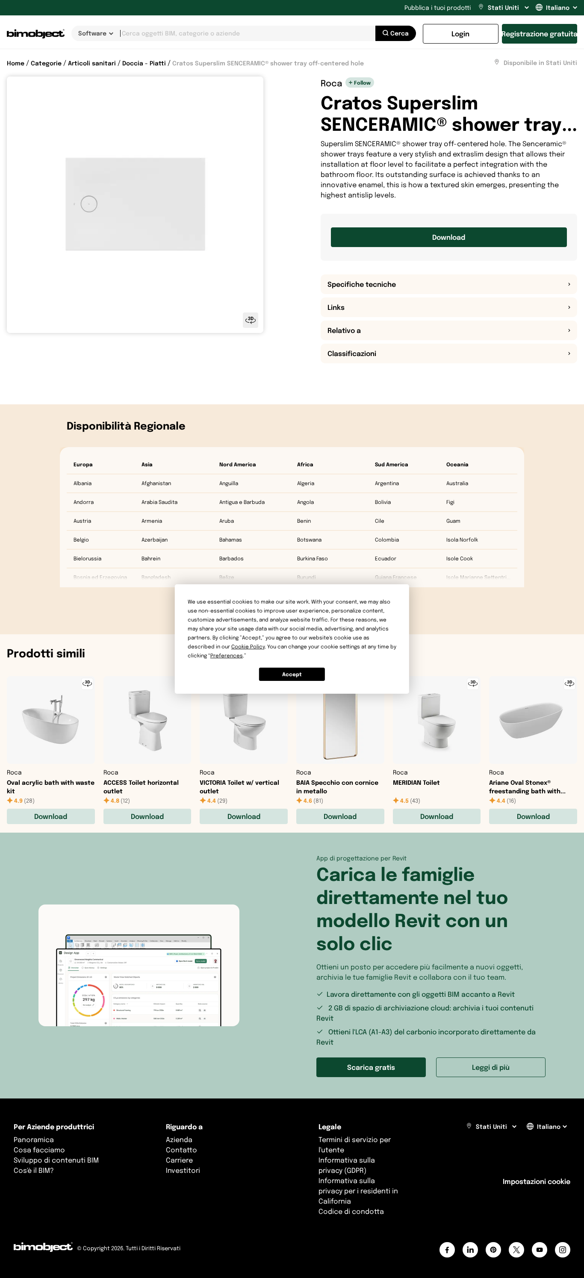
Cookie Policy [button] (248, 646)
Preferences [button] (226, 655)
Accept (292, 674)
